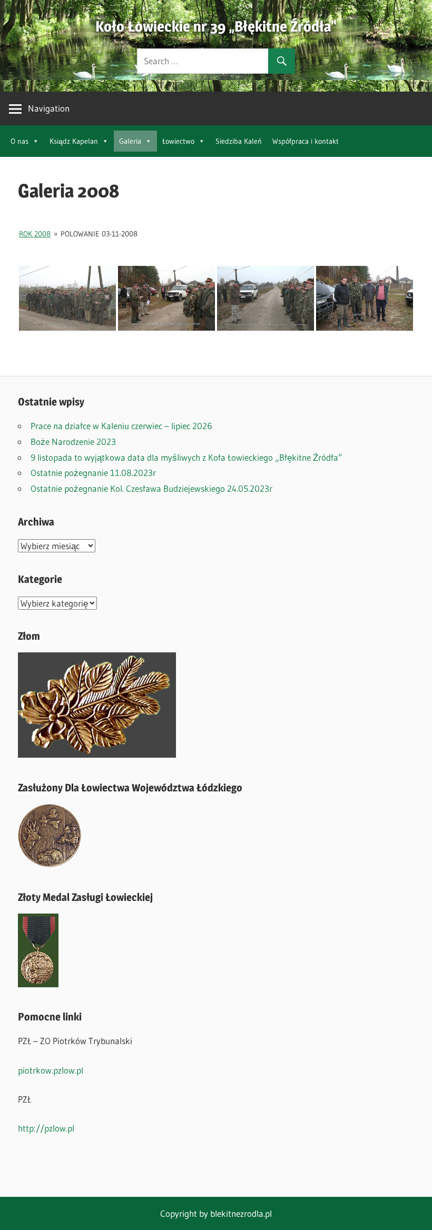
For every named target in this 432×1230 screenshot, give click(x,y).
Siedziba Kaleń (238, 141)
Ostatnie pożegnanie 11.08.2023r (93, 472)
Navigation (49, 108)
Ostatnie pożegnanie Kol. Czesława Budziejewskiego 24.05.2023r (151, 488)
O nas (19, 141)
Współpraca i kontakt (305, 141)
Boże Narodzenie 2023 (73, 441)
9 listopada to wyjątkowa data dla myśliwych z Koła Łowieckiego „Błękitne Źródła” (186, 457)
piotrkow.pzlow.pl (50, 1070)
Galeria (130, 141)
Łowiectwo (178, 141)
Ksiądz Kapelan (74, 141)
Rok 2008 (35, 234)
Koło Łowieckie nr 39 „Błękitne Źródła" (216, 26)
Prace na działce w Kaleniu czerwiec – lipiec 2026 (121, 425)
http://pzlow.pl (46, 1128)
